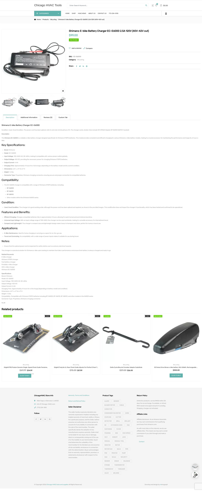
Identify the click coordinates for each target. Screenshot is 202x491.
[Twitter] (41, 419)
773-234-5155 (113, 13)
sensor (107, 461)
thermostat (108, 469)
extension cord (116, 425)
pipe (126, 449)
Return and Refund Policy (76, 401)
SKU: (70, 56)
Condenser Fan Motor (112, 413)
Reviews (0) (48, 117)
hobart (115, 437)
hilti (106, 437)
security (124, 457)
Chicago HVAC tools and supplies (57, 484)
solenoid (126, 461)
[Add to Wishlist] (23, 342)
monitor (107, 445)
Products (46, 19)
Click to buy (24, 376)
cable (122, 405)
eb (105, 425)
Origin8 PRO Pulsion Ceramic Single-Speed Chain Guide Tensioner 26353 (26, 367)
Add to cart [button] (120, 342)
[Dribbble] (50, 419)
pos (105, 453)
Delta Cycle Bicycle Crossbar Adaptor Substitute (126, 367)
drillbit (127, 421)
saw (105, 457)
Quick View (25, 356)
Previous (6, 102)
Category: (72, 60)
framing (107, 433)
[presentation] (3, 349)
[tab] (10, 117)
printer (114, 453)
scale (114, 457)
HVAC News (82, 13)
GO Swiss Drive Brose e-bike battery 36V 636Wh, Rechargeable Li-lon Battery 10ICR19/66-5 (176, 367)
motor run (108, 449)
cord (127, 413)
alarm (106, 401)
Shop (74, 13)
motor (117, 445)
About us (91, 13)
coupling (107, 417)
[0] (156, 6)
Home (67, 13)
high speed (126, 433)
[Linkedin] (45, 419)
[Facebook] (36, 419)
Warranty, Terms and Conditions (78, 395)
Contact (141, 442)
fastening (108, 429)
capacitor (108, 409)
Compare (89, 48)
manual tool (119, 441)
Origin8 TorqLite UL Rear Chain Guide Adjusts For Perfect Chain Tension (76, 367)
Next (61, 102)
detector (108, 421)
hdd (116, 433)
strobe (107, 465)
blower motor (109, 405)
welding (116, 473)
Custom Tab (63, 117)
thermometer (119, 465)
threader (121, 469)
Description (10, 117)
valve (106, 473)
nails (119, 449)
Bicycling (53, 19)
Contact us (102, 13)
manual (107, 441)
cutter (118, 417)
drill (118, 421)
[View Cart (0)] (161, 6)
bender (116, 401)
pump (124, 453)
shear (116, 461)
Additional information (29, 117)
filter (118, 429)
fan (128, 425)
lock (124, 437)
